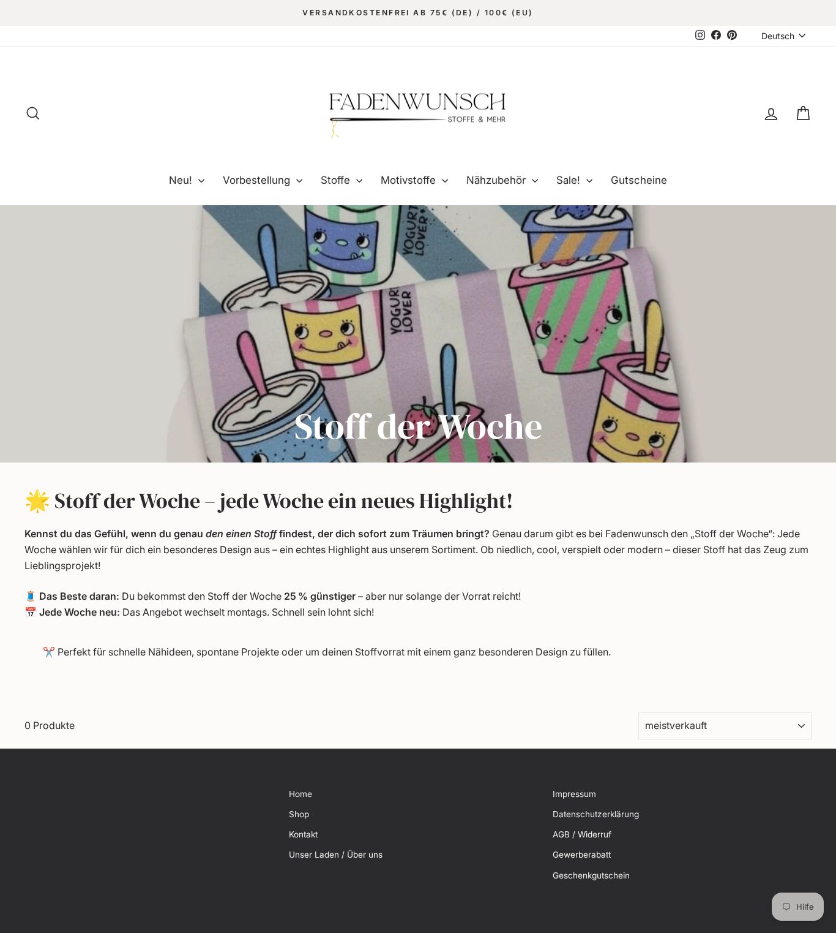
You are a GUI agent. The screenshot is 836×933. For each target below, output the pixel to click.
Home (300, 794)
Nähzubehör (497, 180)
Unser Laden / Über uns (336, 854)
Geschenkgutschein (591, 875)
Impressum (574, 794)
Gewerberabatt (582, 854)
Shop (299, 814)
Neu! (182, 180)
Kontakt (303, 834)
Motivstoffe (410, 180)
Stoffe (337, 180)
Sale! (569, 180)
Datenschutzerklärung (596, 814)
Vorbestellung (258, 180)
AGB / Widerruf (582, 834)
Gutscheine (639, 180)
